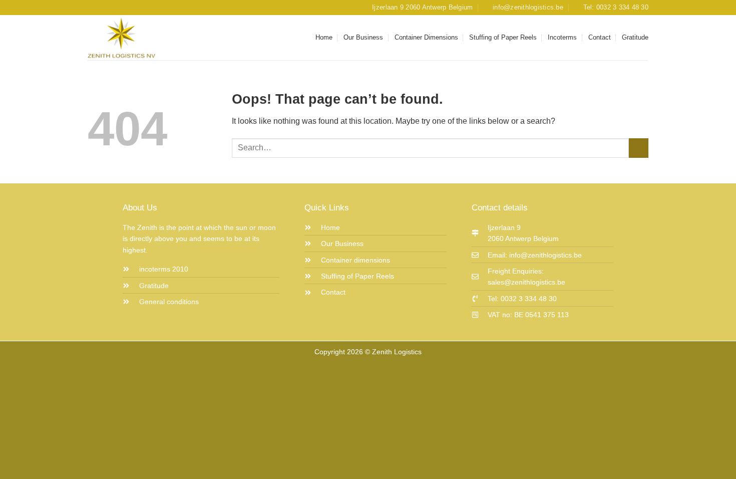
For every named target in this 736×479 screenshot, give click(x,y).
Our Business (363, 37)
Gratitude (635, 37)
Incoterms (562, 37)
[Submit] (638, 148)
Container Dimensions (426, 37)
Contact (599, 37)
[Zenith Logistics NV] (138, 37)
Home (323, 37)
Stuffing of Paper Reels (503, 37)
